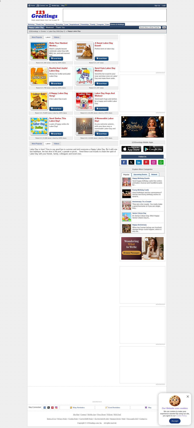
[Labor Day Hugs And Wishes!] (84, 101)
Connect (42, 5)
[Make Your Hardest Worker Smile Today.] (39, 50)
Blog (62, 5)
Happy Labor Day (36, 27)
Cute (107, 24)
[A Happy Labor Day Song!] (39, 101)
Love (66, 24)
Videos (56, 37)
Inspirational (74, 24)
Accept (175, 421)
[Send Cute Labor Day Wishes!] (84, 75)
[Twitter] (48, 407)
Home (33, 5)
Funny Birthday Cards (140, 190)
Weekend (50, 27)
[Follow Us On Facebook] (124, 162)
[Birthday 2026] (142, 127)
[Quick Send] (32, 58)
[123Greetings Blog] (142, 248)
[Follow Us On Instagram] (154, 162)
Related (154, 174)
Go (164, 27)
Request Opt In (115, 419)
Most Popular (37, 37)
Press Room (101, 414)
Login (164, 5)
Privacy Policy (62, 419)
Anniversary (50, 24)
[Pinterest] (52, 407)
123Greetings (33, 31)
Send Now (57, 59)
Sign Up (157, 5)
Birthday (31, 24)
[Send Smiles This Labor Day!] (39, 126)
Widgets (110, 414)
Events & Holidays (117, 24)
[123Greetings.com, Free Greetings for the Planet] (45, 15)
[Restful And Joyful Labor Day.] (39, 75)
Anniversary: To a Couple (141, 201)
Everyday (59, 24)
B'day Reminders (79, 407)
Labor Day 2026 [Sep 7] (57, 31)
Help (123, 419)
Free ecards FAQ (132, 419)
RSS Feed (117, 414)
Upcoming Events (140, 174)
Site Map (76, 414)
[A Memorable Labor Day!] (84, 126)
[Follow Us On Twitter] (131, 162)
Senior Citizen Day (139, 213)
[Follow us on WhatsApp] (160, 162)
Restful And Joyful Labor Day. (58, 69)
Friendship (85, 24)
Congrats (100, 24)
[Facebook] (45, 407)
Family (92, 24)
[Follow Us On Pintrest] (146, 162)
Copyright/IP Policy (86, 419)
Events (43, 31)
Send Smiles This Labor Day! (57, 119)
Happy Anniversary (139, 225)
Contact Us (143, 419)
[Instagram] (56, 407)
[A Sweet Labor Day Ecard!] (84, 50)
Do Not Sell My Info (102, 419)
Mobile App (55, 5)
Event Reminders (114, 407)
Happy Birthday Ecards (141, 178)
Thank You (40, 24)
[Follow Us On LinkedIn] (139, 162)
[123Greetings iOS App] (131, 149)
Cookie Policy (73, 419)
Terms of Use (51, 419)
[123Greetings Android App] (153, 149)
